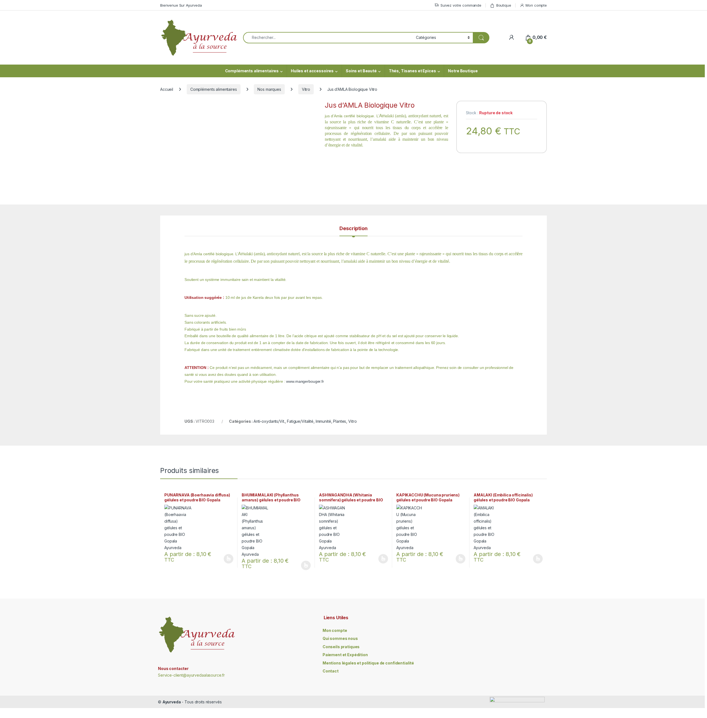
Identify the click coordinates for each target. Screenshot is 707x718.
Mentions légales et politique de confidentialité (368, 663)
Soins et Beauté (361, 70)
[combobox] (328, 37)
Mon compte (536, 5)
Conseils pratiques (341, 646)
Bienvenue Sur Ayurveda (181, 5)
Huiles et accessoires (312, 70)
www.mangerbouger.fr (305, 381)
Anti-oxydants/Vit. (269, 421)
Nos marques (269, 89)
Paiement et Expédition (345, 654)
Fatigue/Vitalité (300, 421)
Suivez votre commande (460, 5)
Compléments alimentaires (252, 70)
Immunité (323, 421)
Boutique (503, 5)
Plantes (339, 421)
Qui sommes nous (340, 638)
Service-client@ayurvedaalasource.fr (191, 675)
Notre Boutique (463, 70)
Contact (331, 671)
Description (353, 228)
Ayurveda (171, 702)
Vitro (306, 89)
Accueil (166, 89)
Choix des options (226, 558)
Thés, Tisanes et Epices (412, 70)
